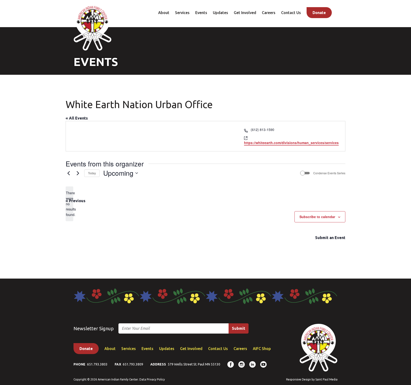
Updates (220, 12)
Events (201, 12)
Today (92, 173)
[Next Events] (78, 173)
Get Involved (245, 12)
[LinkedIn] (252, 364)
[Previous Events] (68, 173)
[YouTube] (263, 364)
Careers (268, 12)
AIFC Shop (262, 348)
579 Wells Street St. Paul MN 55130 (194, 364)
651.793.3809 (133, 364)
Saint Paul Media (326, 379)
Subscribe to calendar (317, 216)
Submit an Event (330, 237)
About (163, 12)
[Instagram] (241, 364)
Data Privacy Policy (152, 379)
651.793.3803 (97, 364)
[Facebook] (230, 364)
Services (182, 12)
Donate (319, 12)
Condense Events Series (329, 173)
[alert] (69, 203)
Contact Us (291, 12)
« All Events (77, 118)
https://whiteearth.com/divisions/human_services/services (291, 142)
